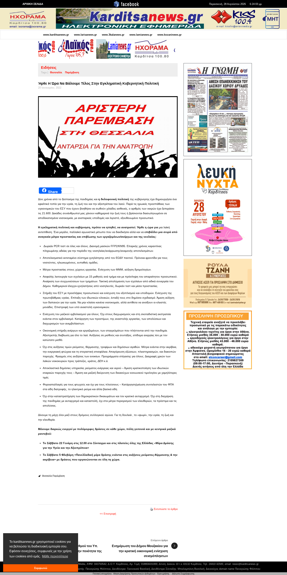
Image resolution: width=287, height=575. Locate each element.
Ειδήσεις (48, 67)
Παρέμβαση (72, 72)
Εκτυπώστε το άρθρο (166, 509)
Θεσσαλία (56, 72)
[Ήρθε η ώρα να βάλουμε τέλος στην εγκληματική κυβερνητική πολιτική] (108, 137)
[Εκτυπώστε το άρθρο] (151, 509)
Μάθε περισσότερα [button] (55, 556)
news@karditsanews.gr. (245, 563)
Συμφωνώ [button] (40, 568)
